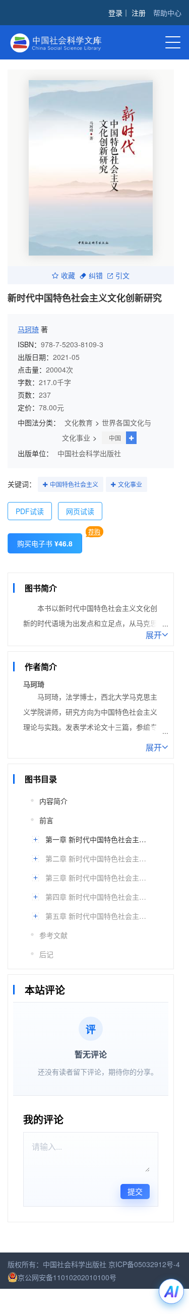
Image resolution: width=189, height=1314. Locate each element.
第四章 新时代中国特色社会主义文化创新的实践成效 (96, 897)
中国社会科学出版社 (89, 453)
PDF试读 (30, 511)
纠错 (96, 275)
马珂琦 (28, 329)
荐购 (94, 531)
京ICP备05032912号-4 (144, 1264)
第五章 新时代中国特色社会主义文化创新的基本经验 (96, 916)
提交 (135, 1191)
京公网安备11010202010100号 (67, 1277)
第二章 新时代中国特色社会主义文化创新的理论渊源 (96, 858)
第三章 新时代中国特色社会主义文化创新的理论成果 (96, 877)
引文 (122, 275)
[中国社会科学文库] (63, 41)
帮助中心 (167, 13)
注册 (139, 13)
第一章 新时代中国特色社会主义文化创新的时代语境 (96, 839)
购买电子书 (45, 543)
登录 (115, 13)
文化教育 (79, 422)
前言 (46, 820)
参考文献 (53, 935)
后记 (46, 954)
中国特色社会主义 (74, 484)
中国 (115, 437)
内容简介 (53, 801)
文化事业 (130, 484)
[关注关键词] (45, 485)
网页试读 (80, 511)
